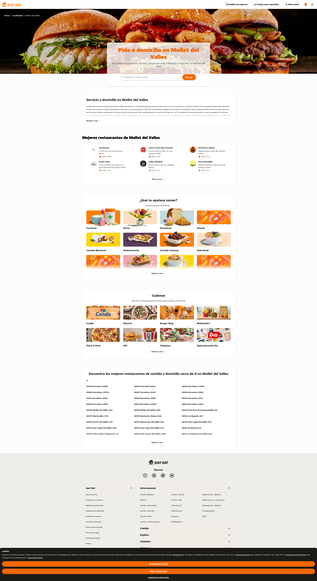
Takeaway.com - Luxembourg (213, 500)
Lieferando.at (176, 505)
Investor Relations (147, 494)
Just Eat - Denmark (147, 511)
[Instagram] (154, 475)
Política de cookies (93, 538)
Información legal (92, 533)
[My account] (312, 4)
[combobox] (151, 77)
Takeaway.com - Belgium (211, 494)
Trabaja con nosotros (94, 516)
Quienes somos (91, 494)
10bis (204, 516)
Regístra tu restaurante (94, 505)
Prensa (88, 543)
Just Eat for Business (93, 522)
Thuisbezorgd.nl (208, 511)
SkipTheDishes (177, 522)
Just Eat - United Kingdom (150, 522)
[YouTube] (171, 475)
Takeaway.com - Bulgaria (211, 505)
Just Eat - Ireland (177, 494)
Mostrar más (91, 120)
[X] (162, 475)
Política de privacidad (94, 527)
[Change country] (306, 4)
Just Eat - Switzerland (148, 505)
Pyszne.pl (175, 516)
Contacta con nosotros (94, 500)
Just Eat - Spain (146, 516)
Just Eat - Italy (176, 500)
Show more (157, 179)
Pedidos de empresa (237, 4)
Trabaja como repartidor (267, 4)
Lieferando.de (176, 511)
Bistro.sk (143, 500)
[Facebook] (145, 475)
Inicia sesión (293, 4)
